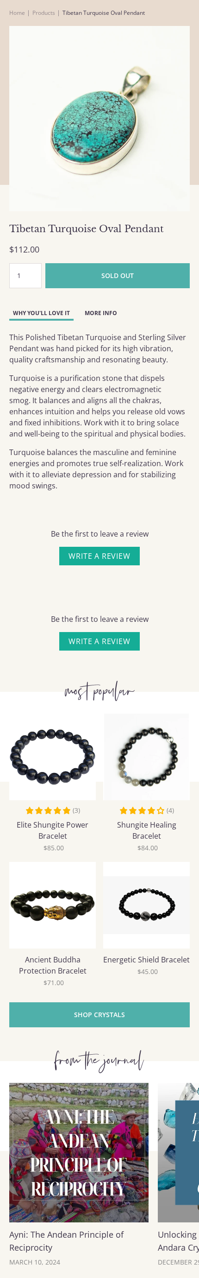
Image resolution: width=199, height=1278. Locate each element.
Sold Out (117, 275)
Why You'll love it (41, 313)
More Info (101, 313)
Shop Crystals (99, 1014)
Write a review (99, 556)
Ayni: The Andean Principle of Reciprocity (66, 1241)
